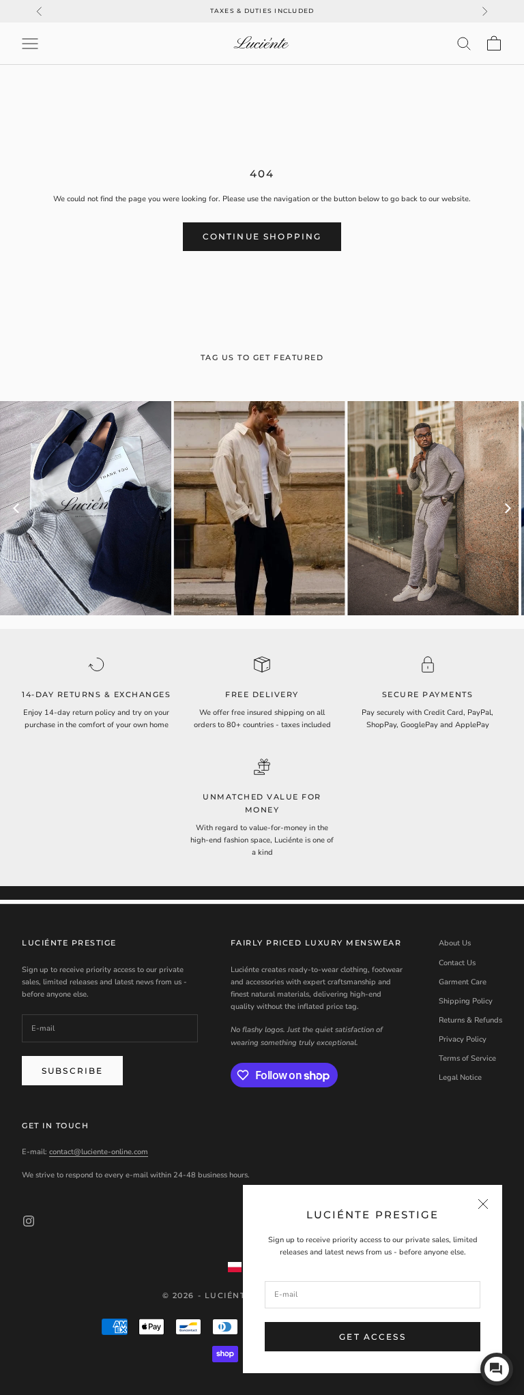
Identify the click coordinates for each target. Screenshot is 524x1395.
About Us (455, 943)
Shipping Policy (466, 1001)
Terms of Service (467, 1058)
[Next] (507, 508)
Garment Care (462, 982)
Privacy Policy (462, 1039)
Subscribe (72, 1071)
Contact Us (457, 963)
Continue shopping (262, 236)
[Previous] (17, 508)
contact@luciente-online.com (98, 1152)
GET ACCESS (372, 1337)
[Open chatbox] (496, 1369)
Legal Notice (460, 1077)
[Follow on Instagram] (28, 1221)
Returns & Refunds (470, 1020)
